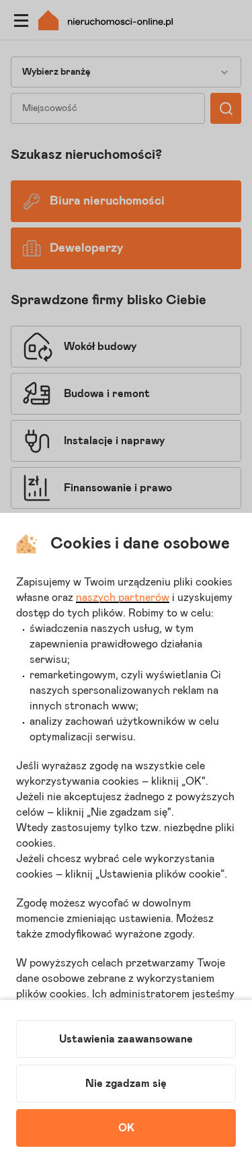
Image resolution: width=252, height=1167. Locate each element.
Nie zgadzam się (126, 1083)
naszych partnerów (122, 597)
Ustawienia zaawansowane (126, 1039)
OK (126, 1128)
